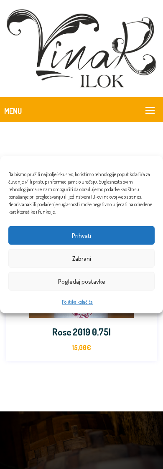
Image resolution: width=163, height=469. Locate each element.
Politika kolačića (77, 302)
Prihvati (81, 235)
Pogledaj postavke (81, 281)
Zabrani (81, 258)
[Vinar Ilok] (81, 47)
